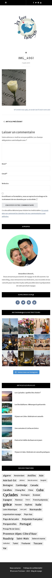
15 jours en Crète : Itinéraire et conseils (29, 416)
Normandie (35, 509)
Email (4, 174)
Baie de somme (32, 480)
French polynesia (40, 500)
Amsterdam (19, 475)
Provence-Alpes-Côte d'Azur (20, 533)
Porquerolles (9, 524)
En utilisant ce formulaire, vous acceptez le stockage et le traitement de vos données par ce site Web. (24, 197)
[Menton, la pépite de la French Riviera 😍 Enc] (26, 342)
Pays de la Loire (11, 519)
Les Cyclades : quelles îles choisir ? (28, 393)
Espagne (7, 500)
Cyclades (10, 495)
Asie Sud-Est (9, 480)
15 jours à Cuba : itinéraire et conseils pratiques (32, 452)
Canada (34, 485)
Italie (38, 504)
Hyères (28, 504)
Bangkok (43, 480)
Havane (18, 504)
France (28, 500)
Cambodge (21, 485)
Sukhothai (6, 543)
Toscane (37, 543)
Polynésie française (32, 519)
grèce (7, 505)
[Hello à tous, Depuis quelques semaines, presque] (26, 326)
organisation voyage (12, 514)
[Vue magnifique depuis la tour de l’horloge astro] (42, 358)
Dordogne (25, 495)
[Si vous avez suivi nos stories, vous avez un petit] (10, 326)
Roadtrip (8, 538)
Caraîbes (7, 490)
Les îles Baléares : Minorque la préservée (30, 405)
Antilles (32, 475)
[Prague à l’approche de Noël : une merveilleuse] (10, 342)
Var (4, 548)
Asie (41, 475)
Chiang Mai (20, 490)
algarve (7, 475)
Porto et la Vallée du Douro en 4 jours (28, 440)
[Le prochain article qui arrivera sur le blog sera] (42, 342)
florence (18, 500)
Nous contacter (15, 568)
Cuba (40, 490)
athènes (22, 480)
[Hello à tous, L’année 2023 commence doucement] (10, 358)
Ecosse (36, 495)
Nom (4, 164)
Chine (30, 490)
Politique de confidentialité (32, 568)
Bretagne (8, 485)
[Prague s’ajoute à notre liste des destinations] (26, 358)
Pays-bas (28, 514)
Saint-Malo (23, 538)
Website (5, 183)
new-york (23, 509)
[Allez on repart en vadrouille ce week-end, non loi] (42, 326)
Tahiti (15, 543)
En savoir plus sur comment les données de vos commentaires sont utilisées (25, 213)
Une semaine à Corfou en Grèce (27, 428)
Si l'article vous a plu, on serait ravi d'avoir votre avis (32, 110)
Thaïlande (25, 543)
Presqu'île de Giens (11, 529)
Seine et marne (38, 538)
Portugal (25, 524)
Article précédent (14, 122)
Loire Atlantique (10, 509)
